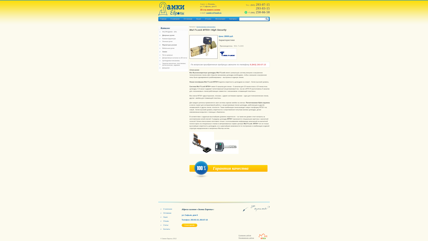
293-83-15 (263, 8)
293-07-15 (260, 4)
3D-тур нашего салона (210, 9)
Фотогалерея (220, 19)
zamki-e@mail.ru (213, 13)
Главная (163, 19)
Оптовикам (188, 19)
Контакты (233, 19)
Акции (198, 19)
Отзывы (208, 19)
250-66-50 (259, 12)
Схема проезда (189, 225)
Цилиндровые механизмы (206, 27)
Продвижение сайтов (246, 238)
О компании (175, 19)
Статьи (165, 225)
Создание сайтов (245, 235)
